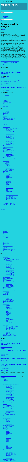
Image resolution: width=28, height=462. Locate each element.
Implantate (8, 165)
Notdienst (5, 116)
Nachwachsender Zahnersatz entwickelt (9, 62)
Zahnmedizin (6, 104)
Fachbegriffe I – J (9, 135)
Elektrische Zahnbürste (10, 197)
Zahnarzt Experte (9, 4)
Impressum (5, 16)
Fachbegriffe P (9, 140)
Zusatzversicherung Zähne (8, 203)
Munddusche (8, 199)
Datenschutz (5, 17)
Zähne (7, 190)
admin (3, 29)
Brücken (7, 164)
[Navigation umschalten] (1, 11)
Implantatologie (9, 177)
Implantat (8, 176)
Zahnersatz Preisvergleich (8, 169)
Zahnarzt (5, 151)
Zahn (7, 189)
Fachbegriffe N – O (10, 138)
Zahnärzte (5, 157)
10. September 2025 (5, 347)
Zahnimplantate (9, 168)
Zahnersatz (5, 103)
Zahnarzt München (10, 155)
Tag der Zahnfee (6, 145)
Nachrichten (5, 101)
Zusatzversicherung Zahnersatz (9, 204)
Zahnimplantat (9, 191)
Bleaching (8, 174)
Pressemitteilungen (7, 102)
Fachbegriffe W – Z (10, 144)
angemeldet (7, 95)
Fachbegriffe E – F (9, 132)
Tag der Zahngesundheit (8, 119)
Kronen (7, 166)
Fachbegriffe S (9, 142)
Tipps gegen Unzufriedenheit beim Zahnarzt (10, 61)
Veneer (7, 185)
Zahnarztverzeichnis (7, 111)
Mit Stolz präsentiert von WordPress (8, 376)
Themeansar (3, 377)
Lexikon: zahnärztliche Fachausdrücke (11, 128)
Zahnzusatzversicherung (8, 114)
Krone (7, 179)
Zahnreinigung (9, 202)
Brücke (7, 175)
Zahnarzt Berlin (9, 152)
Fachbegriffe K (9, 136)
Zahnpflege (5, 106)
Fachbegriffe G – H (10, 134)
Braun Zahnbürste (9, 196)
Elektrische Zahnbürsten (11, 198)
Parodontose (8, 182)
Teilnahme (5, 148)
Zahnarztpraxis (6, 159)
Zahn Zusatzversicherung (8, 150)
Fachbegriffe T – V (10, 143)
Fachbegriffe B (9, 130)
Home (4, 379)
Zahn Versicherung (7, 149)
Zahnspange (8, 192)
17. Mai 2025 (3, 360)
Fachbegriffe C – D (10, 131)
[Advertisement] (10, 218)
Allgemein (3, 20)
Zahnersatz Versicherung (8, 170)
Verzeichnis (3, 209)
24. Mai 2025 (3, 354)
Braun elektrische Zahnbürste (9, 118)
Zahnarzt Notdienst (7, 156)
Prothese (7, 183)
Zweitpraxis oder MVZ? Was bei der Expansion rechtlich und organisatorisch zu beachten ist (13, 80)
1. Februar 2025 (4, 368)
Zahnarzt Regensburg (10, 158)
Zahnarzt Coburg (9, 154)
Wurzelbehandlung (9, 188)
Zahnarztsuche (6, 112)
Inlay (4, 117)
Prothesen (8, 184)
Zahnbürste (8, 200)
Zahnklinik (5, 171)
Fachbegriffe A (9, 129)
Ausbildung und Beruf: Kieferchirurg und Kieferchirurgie (13, 87)
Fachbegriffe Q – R (10, 141)
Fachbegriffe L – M (10, 137)
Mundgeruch (8, 181)
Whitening (8, 186)
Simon (8, 76)
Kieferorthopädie (6, 127)
